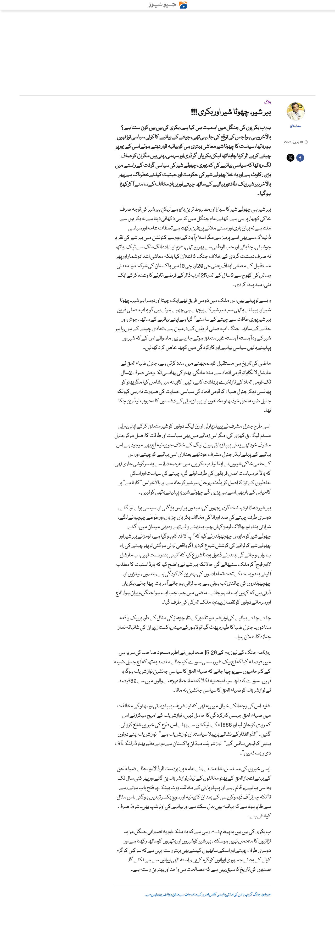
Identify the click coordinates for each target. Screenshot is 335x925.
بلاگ (267, 102)
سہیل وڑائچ (295, 126)
